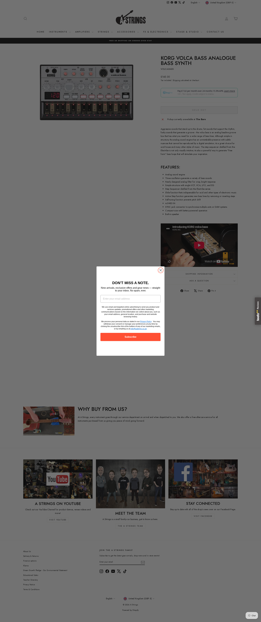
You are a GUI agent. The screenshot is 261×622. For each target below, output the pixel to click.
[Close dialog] (160, 270)
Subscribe (130, 337)
